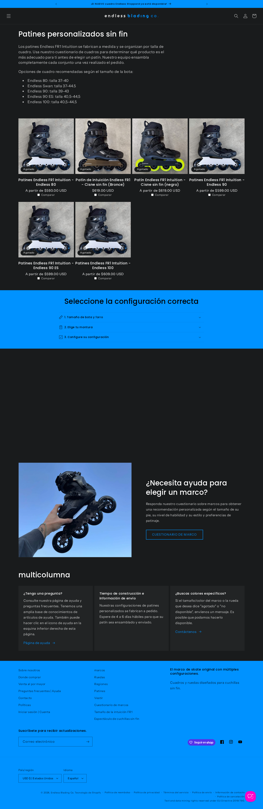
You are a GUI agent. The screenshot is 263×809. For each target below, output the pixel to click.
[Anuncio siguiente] (207, 4)
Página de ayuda (36, 643)
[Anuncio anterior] (56, 4)
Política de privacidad (147, 792)
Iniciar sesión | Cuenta (34, 712)
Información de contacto (230, 792)
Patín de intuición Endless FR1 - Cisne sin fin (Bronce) (103, 182)
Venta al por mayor (31, 684)
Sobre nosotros (29, 670)
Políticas (24, 705)
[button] (8, 16)
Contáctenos (186, 632)
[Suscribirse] (87, 741)
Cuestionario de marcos (111, 705)
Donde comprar (29, 677)
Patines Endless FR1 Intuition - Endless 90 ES (46, 265)
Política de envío (202, 792)
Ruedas (99, 677)
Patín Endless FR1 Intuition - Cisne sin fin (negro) (160, 182)
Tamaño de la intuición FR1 (113, 712)
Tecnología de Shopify (88, 792)
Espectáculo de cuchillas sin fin (116, 719)
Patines (99, 691)
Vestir (98, 698)
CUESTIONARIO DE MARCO (174, 534)
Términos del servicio (176, 792)
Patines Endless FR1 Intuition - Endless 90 (217, 182)
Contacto (25, 698)
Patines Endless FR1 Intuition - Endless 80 (46, 182)
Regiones (101, 684)
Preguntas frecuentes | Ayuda (39, 691)
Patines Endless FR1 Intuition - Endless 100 (103, 265)
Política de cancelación (231, 796)
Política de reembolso (117, 792)
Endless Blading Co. (62, 792)
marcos (99, 670)
